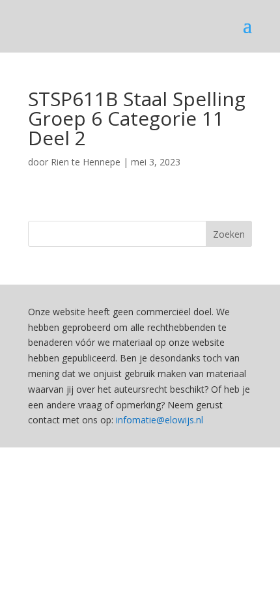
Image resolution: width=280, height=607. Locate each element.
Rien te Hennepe (85, 162)
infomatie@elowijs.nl (159, 420)
